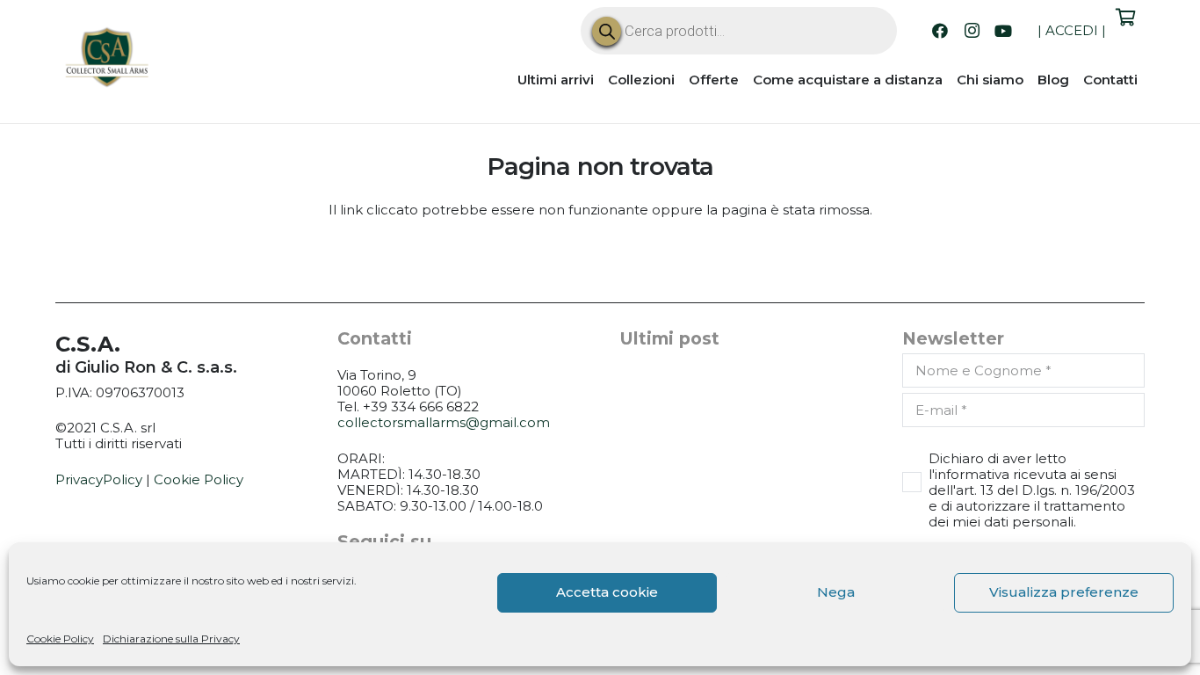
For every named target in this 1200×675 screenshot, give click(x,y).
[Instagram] (971, 31)
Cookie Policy (60, 638)
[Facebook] (940, 31)
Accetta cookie (607, 592)
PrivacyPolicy (98, 479)
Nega (836, 592)
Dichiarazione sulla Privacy (171, 638)
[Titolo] (108, 59)
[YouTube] (1003, 31)
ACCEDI (1071, 30)
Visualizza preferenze (1064, 592)
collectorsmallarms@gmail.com (443, 422)
